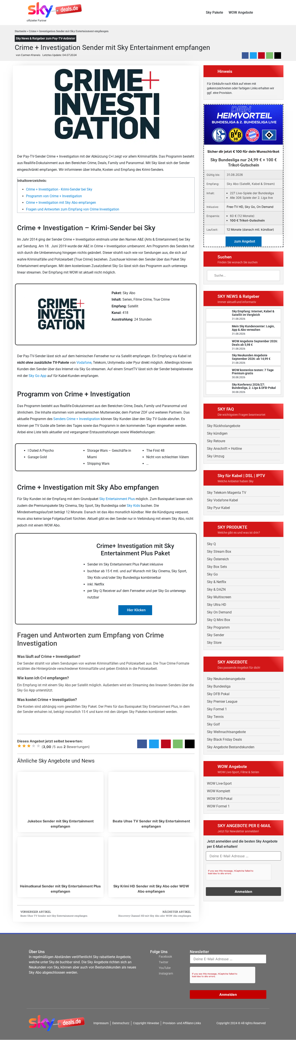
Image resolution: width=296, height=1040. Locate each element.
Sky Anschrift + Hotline (224, 449)
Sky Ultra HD (216, 605)
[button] (268, 12)
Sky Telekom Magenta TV (226, 493)
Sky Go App (37, 376)
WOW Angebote (241, 12)
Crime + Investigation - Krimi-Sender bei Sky (59, 189)
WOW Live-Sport (219, 783)
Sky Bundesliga (219, 686)
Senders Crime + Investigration (76, 419)
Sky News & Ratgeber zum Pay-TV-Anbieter (45, 38)
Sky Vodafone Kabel (222, 500)
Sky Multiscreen (219, 597)
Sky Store (214, 643)
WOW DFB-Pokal (219, 799)
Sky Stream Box (219, 551)
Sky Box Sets (217, 567)
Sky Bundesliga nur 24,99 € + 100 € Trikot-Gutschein (243, 162)
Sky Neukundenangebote (226, 679)
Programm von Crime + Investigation (54, 196)
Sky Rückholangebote (223, 426)
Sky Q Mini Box (218, 620)
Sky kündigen (217, 433)
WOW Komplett (218, 791)
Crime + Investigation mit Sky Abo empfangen (61, 203)
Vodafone (83, 362)
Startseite (20, 31)
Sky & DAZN (216, 589)
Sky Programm (218, 627)
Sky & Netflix (216, 582)
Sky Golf (213, 724)
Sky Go (212, 574)
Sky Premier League (222, 701)
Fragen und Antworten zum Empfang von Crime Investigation (72, 209)
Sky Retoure (216, 441)
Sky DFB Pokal (218, 694)
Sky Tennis (215, 717)
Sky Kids (133, 506)
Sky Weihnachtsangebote (226, 732)
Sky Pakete (214, 12)
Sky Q (211, 544)
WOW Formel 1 (218, 806)
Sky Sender (215, 635)
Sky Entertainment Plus (117, 499)
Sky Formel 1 (217, 709)
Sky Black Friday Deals (224, 739)
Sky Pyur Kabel (218, 508)
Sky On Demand (219, 612)
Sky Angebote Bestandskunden (230, 747)
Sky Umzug (215, 456)
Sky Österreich (218, 559)
